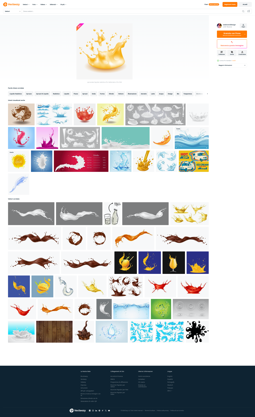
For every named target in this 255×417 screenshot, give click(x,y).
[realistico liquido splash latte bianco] (198, 114)
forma (102, 94)
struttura (199, 94)
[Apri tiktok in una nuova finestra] (102, 410)
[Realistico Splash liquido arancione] (162, 138)
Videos (42, 4)
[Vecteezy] (11, 4)
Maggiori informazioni (225, 65)
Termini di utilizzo (150, 410)
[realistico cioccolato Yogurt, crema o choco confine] (85, 309)
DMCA (113, 379)
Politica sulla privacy (163, 410)
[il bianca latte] (112, 213)
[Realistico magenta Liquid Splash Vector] (47, 138)
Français (170, 388)
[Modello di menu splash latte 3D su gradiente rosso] (81, 161)
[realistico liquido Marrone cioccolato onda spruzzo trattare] (34, 238)
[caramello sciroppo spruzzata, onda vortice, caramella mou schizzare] (133, 238)
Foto (34, 4)
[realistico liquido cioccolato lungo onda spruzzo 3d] (87, 262)
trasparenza (188, 94)
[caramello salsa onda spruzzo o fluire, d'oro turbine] (55, 309)
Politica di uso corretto (177, 410)
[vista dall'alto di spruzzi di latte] (41, 161)
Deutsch (170, 385)
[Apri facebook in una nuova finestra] (90, 410)
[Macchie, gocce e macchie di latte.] (80, 138)
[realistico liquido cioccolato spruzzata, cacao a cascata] (182, 238)
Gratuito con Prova (232, 34)
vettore (120, 94)
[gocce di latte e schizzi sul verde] (126, 138)
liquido (66, 94)
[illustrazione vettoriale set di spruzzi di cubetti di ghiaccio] (166, 161)
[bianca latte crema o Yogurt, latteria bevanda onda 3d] (145, 213)
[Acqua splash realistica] (18, 184)
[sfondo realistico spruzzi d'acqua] (120, 161)
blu (178, 94)
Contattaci (141, 379)
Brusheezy (84, 376)
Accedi (245, 4)
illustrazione (132, 94)
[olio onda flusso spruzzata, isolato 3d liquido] (92, 286)
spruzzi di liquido (42, 94)
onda (94, 94)
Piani (206, 4)
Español (170, 379)
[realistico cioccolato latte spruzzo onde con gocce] (125, 286)
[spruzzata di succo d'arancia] (143, 161)
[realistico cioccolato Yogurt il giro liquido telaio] (74, 238)
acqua (161, 94)
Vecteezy (83, 379)
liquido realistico (16, 94)
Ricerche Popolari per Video (118, 393)
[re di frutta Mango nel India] (42, 286)
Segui (243, 27)
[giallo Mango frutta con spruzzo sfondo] (198, 262)
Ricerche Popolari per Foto (119, 390)
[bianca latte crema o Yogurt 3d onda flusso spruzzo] (31, 213)
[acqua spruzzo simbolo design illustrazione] (197, 332)
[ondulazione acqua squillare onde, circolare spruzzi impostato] (191, 309)
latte (153, 94)
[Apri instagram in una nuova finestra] (93, 410)
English (169, 376)
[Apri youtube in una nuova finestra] (109, 410)
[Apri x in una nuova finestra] (106, 410)
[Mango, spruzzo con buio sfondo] (19, 286)
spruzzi (84, 94)
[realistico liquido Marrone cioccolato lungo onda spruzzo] (34, 262)
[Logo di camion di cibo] (194, 161)
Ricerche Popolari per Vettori (118, 386)
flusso (76, 94)
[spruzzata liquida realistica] (21, 114)
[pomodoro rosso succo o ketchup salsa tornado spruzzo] (160, 286)
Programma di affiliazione (119, 382)
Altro (169, 391)
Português (170, 382)
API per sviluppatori (87, 391)
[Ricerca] (243, 11)
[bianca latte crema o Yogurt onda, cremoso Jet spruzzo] (79, 213)
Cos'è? (234, 60)
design (170, 94)
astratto (144, 94)
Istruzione (84, 388)
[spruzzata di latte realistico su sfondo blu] (21, 332)
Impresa (83, 385)
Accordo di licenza (117, 376)
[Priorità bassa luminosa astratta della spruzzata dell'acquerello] (18, 161)
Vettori (25, 4)
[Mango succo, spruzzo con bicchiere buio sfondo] (174, 262)
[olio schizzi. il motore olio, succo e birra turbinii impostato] (189, 213)
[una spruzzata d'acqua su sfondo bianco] (54, 114)
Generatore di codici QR (89, 401)
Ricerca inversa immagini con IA (90, 394)
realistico (56, 94)
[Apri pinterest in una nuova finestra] (99, 410)
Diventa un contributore (142, 386)
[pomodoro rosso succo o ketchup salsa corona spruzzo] (193, 286)
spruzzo (29, 94)
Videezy (83, 382)
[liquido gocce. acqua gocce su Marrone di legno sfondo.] (54, 332)
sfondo (111, 94)
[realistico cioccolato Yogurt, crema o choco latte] (99, 238)
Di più (63, 4)
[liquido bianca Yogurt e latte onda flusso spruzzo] (104, 309)
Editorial (53, 4)
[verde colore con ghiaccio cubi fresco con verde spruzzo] (161, 309)
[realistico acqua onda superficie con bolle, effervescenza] (131, 309)
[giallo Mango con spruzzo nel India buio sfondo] (149, 262)
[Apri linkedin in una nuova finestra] (96, 410)
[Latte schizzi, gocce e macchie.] (155, 114)
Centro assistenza (144, 376)
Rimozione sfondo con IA (89, 398)
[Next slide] (205, 93)
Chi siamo (141, 382)
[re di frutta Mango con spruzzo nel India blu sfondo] (125, 262)
